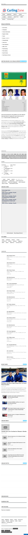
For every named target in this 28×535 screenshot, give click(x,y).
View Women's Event (6, 55)
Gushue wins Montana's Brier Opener (15, 448)
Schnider (6, 173)
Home (3, 14)
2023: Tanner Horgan (11, 270)
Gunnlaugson (7, 168)
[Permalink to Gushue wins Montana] (4, 450)
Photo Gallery (5, 50)
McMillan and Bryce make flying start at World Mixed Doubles (13, 383)
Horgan (6, 170)
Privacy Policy (7, 530)
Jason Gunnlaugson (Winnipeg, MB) (16, 123)
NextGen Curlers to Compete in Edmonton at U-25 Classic (16, 415)
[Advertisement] (14, 68)
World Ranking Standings (6, 137)
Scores (4, 17)
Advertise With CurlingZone (7, 532)
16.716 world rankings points (12, 131)
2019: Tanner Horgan (11, 290)
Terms (3, 530)
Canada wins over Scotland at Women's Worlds (14, 431)
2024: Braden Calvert (11, 262)
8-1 (5, 123)
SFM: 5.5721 (4, 46)
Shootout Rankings (12, 182)
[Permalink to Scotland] (4, 402)
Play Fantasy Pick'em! (18, 233)
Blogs (3, 19)
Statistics (4, 241)
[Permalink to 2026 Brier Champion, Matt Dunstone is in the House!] (4, 443)
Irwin (6, 166)
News (22, 17)
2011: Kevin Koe (10, 350)
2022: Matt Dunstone (11, 277)
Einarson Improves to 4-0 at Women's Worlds (16, 436)
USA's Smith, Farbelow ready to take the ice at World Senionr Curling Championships (16, 409)
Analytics (16, 17)
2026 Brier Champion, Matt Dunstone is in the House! (16, 443)
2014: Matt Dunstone (11, 325)
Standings (10, 192)
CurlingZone (15, 528)
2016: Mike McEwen (10, 311)
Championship (5, 40)
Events (15, 14)
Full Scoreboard (10, 233)
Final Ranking (5, 48)
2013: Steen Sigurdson (11, 331)
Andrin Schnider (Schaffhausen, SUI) (11, 117)
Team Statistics (5, 44)
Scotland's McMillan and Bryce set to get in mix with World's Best (16, 402)
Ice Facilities (10, 19)
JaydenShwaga (16, 98)
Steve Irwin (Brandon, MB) (19, 122)
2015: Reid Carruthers (11, 317)
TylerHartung (10, 98)
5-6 (11, 173)
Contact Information (6, 31)
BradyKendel (23, 98)
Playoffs (14, 192)
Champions (4, 29)
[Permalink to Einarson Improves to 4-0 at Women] (4, 437)
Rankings (9, 14)
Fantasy (10, 17)
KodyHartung (4, 98)
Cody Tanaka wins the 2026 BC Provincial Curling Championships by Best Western (16, 455)
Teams (20, 14)
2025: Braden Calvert (11, 255)
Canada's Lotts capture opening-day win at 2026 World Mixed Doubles (16, 396)
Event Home (4, 27)
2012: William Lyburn (11, 337)
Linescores (4, 42)
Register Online (5, 34)
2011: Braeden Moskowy (11, 344)
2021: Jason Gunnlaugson (12, 283)
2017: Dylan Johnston (11, 304)
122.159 (16, 135)
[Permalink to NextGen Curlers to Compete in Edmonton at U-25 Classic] (4, 415)
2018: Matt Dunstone (11, 297)
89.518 (11, 138)
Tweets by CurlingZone (5, 510)
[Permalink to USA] (4, 409)
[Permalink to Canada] (4, 396)
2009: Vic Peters (10, 357)
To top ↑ (26, 534)
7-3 (24, 122)
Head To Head (5, 53)
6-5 (23, 116)
